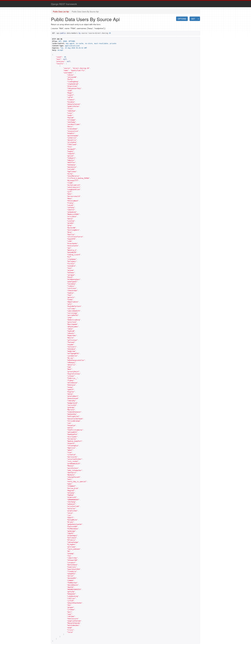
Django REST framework (64, 4)
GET (193, 18)
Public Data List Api (61, 11)
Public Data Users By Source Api (85, 11)
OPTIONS (182, 18)
